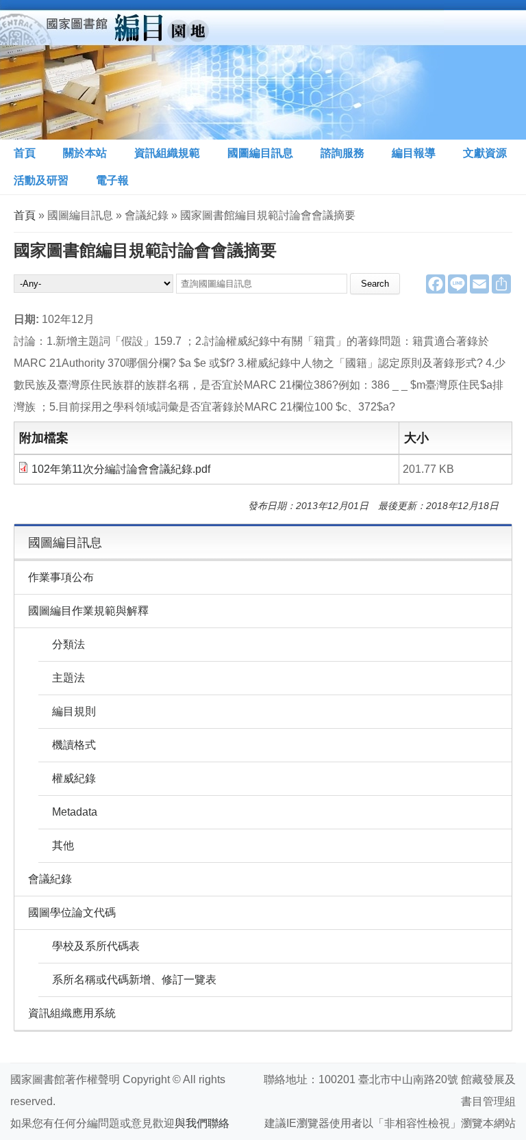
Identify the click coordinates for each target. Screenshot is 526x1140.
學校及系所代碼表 (96, 946)
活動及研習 (41, 180)
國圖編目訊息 (260, 153)
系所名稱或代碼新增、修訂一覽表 (134, 979)
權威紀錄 (74, 778)
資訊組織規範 (167, 153)
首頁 (25, 153)
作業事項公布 (61, 577)
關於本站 (85, 153)
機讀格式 (74, 745)
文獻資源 (485, 153)
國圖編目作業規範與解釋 (88, 611)
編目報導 (414, 153)
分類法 (68, 644)
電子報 (112, 180)
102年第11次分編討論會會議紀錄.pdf (121, 469)
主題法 (68, 678)
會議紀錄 (50, 879)
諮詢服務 (342, 153)
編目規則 (74, 711)
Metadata (74, 812)
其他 (63, 845)
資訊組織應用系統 (72, 1013)
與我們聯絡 (202, 1123)
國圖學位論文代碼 (72, 912)
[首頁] (222, 70)
